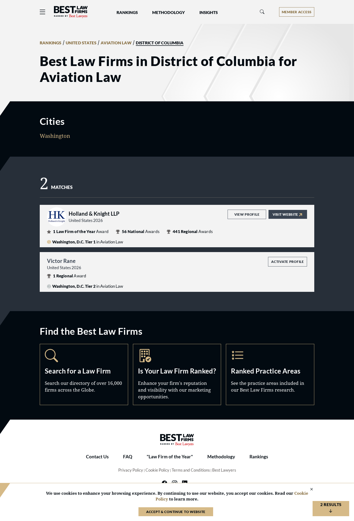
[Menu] (43, 12)
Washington (55, 135)
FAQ (127, 456)
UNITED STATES (81, 42)
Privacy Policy (130, 470)
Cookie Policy (157, 470)
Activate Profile (287, 262)
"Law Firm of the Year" (170, 456)
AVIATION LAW (116, 42)
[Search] (262, 12)
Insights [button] (208, 12)
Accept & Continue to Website (175, 512)
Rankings (258, 456)
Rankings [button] (127, 12)
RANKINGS (50, 42)
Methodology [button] (168, 12)
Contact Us (97, 456)
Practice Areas (270, 374)
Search (84, 374)
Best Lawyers (224, 470)
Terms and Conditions (191, 470)
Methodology (221, 456)
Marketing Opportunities (177, 374)
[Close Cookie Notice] (308, 489)
